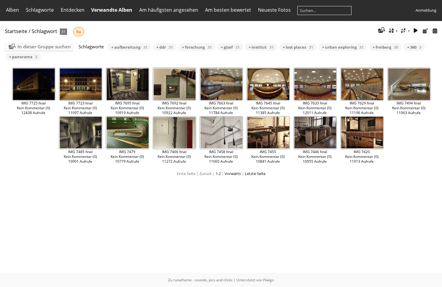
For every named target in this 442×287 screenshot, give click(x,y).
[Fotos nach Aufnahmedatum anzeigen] (434, 31)
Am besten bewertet (228, 10)
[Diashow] (415, 31)
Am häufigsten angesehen (168, 10)
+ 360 (414, 47)
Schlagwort (44, 31)
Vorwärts (233, 173)
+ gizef (230, 47)
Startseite (16, 31)
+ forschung (197, 47)
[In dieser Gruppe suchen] (381, 30)
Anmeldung (426, 10)
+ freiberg (385, 47)
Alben (12, 10)
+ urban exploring (343, 47)
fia (78, 31)
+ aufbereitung (129, 47)
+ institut (261, 47)
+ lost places (298, 47)
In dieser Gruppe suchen (44, 47)
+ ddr (164, 47)
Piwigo (268, 279)
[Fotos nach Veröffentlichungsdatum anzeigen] (425, 31)
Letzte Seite (255, 173)
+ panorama (23, 56)
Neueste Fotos (274, 10)
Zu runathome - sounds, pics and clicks (200, 279)
